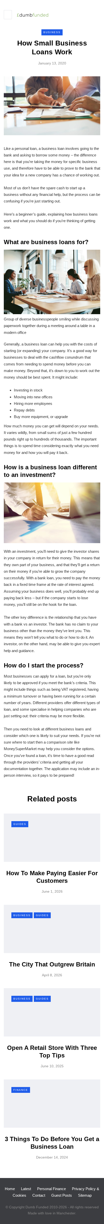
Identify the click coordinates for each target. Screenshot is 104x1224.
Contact (38, 1195)
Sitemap (85, 1195)
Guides (19, 824)
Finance (20, 1090)
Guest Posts (61, 1195)
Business (52, 32)
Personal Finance (51, 1189)
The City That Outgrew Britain (52, 964)
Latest (26, 1189)
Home (10, 1189)
